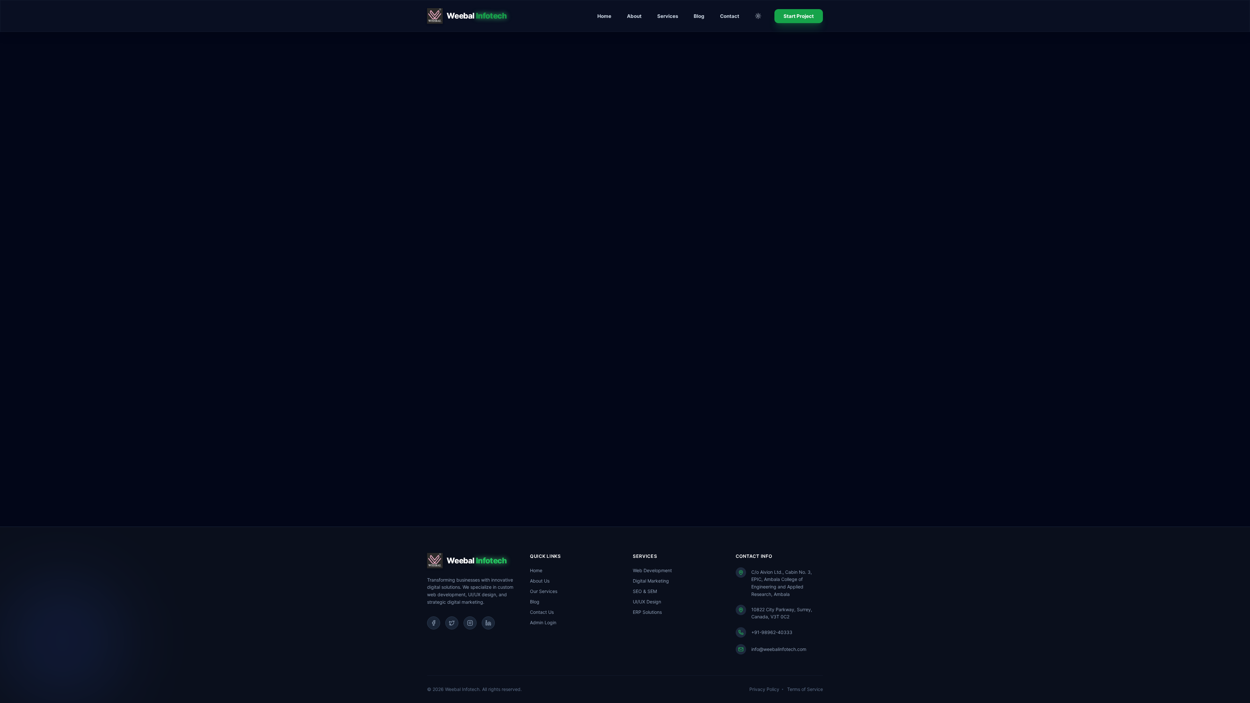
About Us (539, 581)
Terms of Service (805, 689)
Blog (699, 16)
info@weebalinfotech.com (778, 649)
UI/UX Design (647, 601)
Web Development (652, 570)
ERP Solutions (647, 612)
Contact (729, 16)
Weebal (477, 16)
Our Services (543, 591)
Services (667, 16)
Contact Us (542, 612)
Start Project (799, 16)
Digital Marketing (651, 581)
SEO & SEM (645, 591)
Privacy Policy (764, 689)
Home (604, 16)
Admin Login (543, 622)
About (634, 16)
